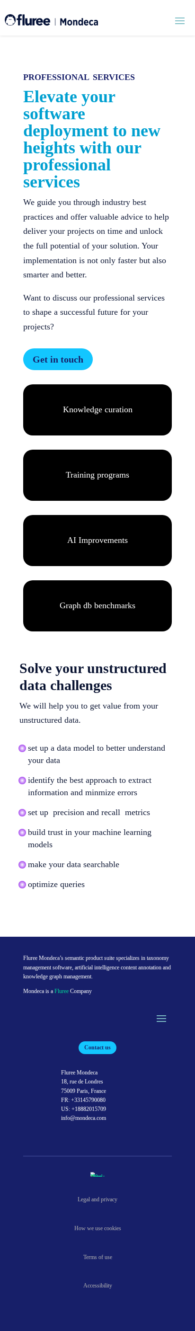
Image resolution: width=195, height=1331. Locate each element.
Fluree (61, 991)
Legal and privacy (97, 1199)
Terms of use (97, 1257)
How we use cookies (97, 1228)
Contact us (97, 1047)
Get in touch (58, 359)
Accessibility (97, 1285)
